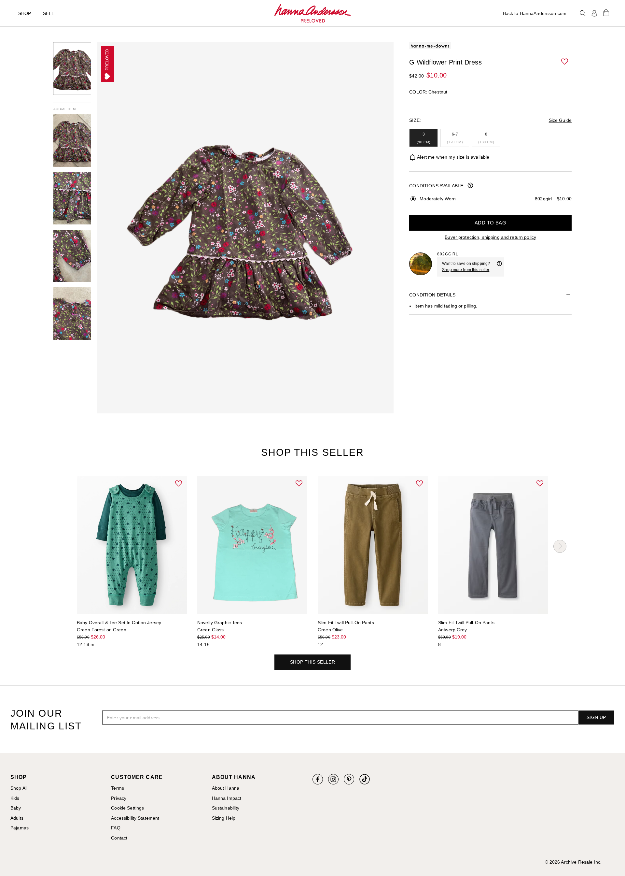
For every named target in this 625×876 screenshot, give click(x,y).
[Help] (499, 267)
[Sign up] (594, 13)
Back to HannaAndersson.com (534, 13)
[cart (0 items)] (606, 12)
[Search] (583, 13)
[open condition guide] (470, 186)
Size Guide (560, 120)
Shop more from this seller (465, 269)
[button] (565, 61)
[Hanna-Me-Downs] (312, 13)
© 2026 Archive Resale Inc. (573, 862)
